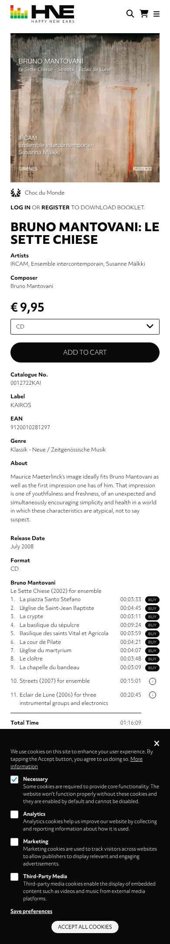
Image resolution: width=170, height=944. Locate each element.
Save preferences (31, 911)
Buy (152, 599)
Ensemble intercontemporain (67, 263)
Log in (20, 207)
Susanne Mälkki (125, 263)
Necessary (35, 779)
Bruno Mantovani (31, 286)
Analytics (34, 814)
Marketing (35, 841)
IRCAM (19, 263)
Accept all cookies (85, 926)
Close (157, 744)
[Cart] (143, 14)
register (55, 207)
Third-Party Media (45, 876)
